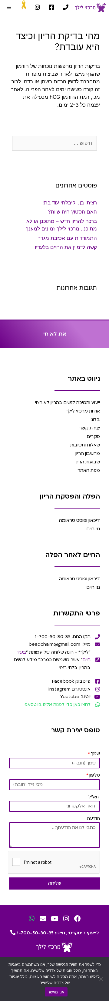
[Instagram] (66, 919)
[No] (101, 979)
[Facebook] (78, 919)
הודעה (93, 818)
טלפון (94, 775)
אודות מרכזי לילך (83, 411)
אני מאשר (56, 991)
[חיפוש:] (54, 143)
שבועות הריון (88, 462)
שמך (95, 754)
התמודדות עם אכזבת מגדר (67, 238)
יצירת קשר (89, 428)
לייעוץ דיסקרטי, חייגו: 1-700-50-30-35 (57, 933)
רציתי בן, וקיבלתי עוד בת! (69, 203)
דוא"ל (94, 797)
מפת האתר (89, 470)
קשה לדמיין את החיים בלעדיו (66, 247)
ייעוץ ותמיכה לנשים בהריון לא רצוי (67, 402)
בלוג (95, 419)
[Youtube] (55, 919)
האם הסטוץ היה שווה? (72, 212)
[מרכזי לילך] (90, 7)
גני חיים (93, 529)
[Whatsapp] (32, 919)
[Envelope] (43, 919)
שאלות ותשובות (85, 445)
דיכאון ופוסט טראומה (79, 520)
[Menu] (9, 7)
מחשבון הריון (87, 453)
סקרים (93, 436)
